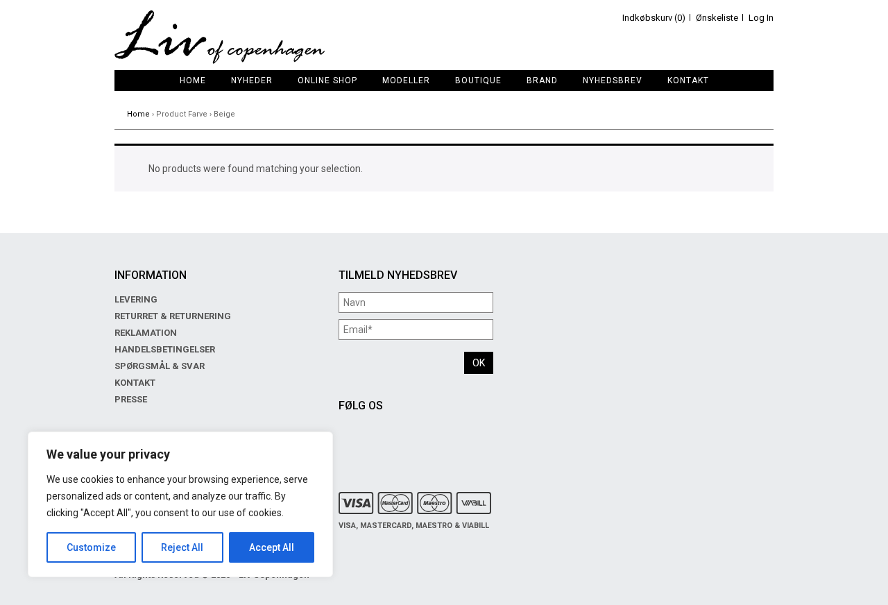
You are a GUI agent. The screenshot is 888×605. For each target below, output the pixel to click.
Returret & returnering (172, 316)
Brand (542, 80)
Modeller (406, 80)
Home (193, 80)
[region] (180, 504)
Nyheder (252, 80)
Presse (130, 399)
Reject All (182, 547)
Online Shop (327, 80)
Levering (135, 299)
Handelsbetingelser (164, 349)
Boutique (478, 80)
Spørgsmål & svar (159, 366)
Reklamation (145, 332)
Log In (761, 17)
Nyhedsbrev (612, 80)
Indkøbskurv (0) (653, 17)
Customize (91, 547)
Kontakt (688, 80)
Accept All (271, 547)
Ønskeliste (717, 17)
